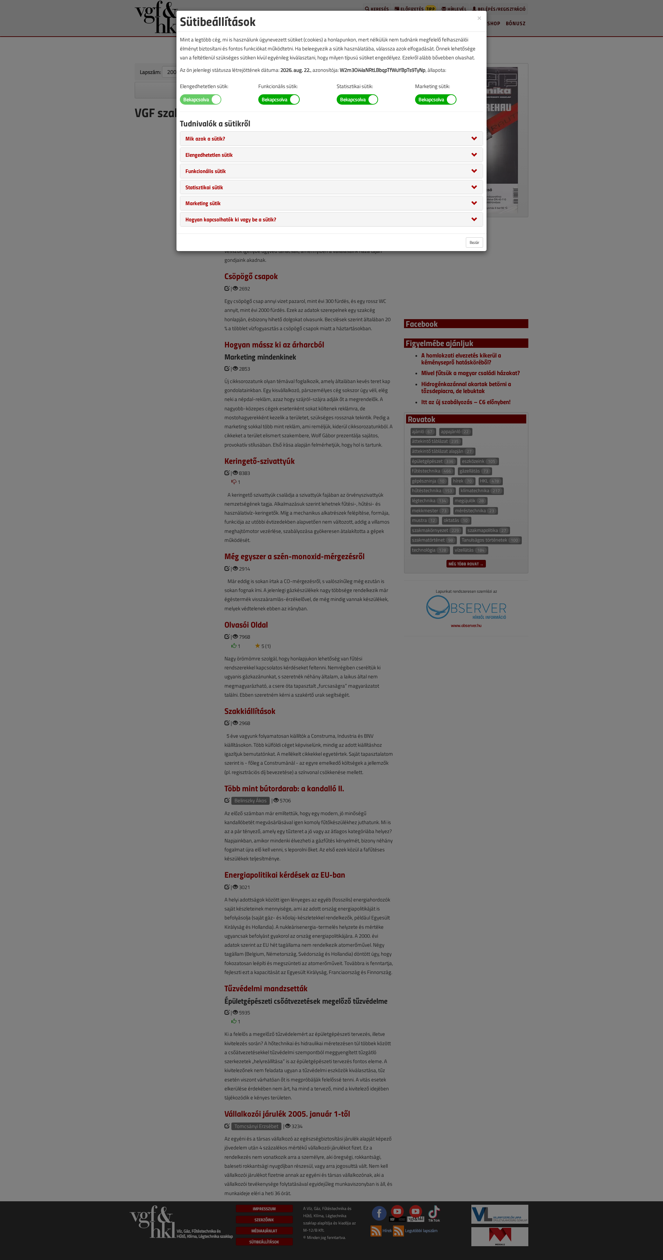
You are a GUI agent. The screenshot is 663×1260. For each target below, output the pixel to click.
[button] (205, 138)
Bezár (474, 242)
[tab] (331, 138)
